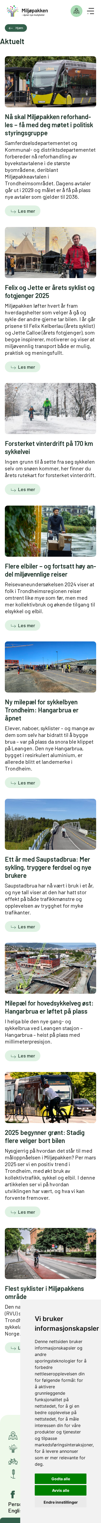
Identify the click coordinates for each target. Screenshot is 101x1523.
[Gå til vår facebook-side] (13, 1494)
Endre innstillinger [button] (61, 1502)
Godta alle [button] (60, 1478)
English (16, 1510)
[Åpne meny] (90, 11)
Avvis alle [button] (60, 1490)
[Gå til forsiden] (27, 11)
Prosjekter (76, 11)
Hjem (19, 28)
